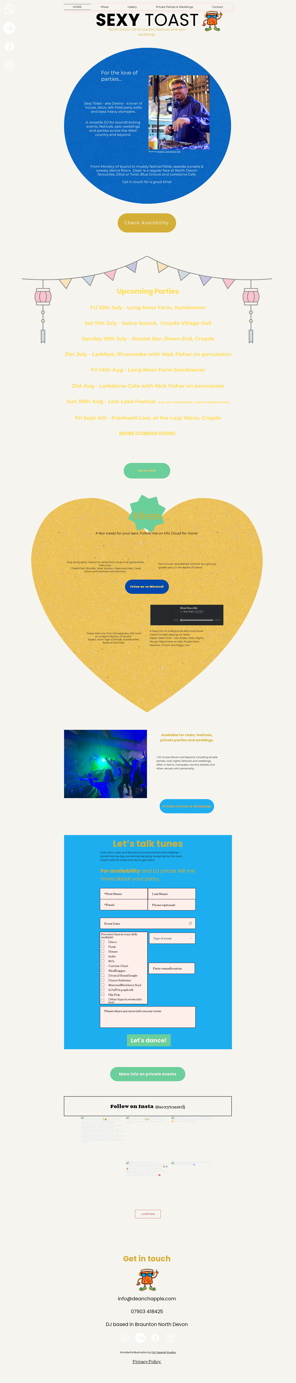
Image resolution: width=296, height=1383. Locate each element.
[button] (174, 7)
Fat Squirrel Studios (164, 1352)
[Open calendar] (190, 923)
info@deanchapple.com (147, 1298)
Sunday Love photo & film (169, 151)
